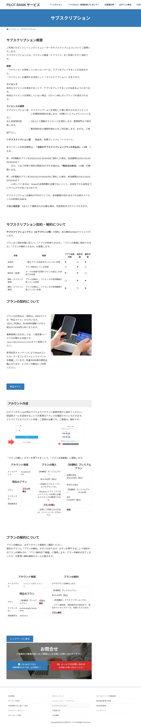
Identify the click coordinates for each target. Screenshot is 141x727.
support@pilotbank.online (18, 341)
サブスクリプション (59, 706)
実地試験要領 (101, 706)
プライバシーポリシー (16, 711)
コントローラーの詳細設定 (106, 696)
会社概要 (55, 715)
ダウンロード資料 (14, 715)
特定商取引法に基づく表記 (18, 706)
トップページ (101, 711)
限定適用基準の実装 (103, 701)
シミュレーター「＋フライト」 (63, 701)
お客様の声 (56, 711)
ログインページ (58, 696)
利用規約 (11, 696)
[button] (15, 386)
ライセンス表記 (14, 701)
